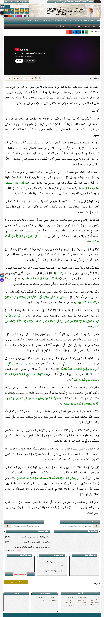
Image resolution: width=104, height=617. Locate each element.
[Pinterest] (70, 32)
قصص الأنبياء (69, 600)
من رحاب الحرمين (80, 26)
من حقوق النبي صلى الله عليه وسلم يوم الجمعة (27, 526)
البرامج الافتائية (94, 605)
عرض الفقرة (24, 78)
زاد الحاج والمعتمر (68, 602)
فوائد (36, 20)
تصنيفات (83, 605)
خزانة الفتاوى (95, 600)
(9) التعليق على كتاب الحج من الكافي (84, 536)
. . (4, 614)
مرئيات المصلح (95, 26)
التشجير (29, 20)
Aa (9, 78)
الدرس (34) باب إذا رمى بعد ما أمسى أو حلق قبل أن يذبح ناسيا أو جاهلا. (53, 571)
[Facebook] (76, 32)
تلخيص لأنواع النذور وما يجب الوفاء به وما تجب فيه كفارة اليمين (76, 527)
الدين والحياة (82, 602)
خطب (64, 20)
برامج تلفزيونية (82, 600)
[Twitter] (73, 32)
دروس (78, 20)
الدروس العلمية (69, 605)
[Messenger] (83, 32)
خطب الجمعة (95, 602)
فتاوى (58, 20)
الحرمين (88, 26)
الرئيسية (96, 597)
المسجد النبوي (69, 597)
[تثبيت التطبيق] (2, 280)
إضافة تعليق (15, 582)
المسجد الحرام (82, 597)
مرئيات (85, 20)
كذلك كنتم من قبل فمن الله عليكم (20, 558)
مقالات (43, 20)
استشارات (50, 20)
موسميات (92, 20)
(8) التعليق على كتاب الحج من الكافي (84, 541)
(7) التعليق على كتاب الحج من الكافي (84, 546)
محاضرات (70, 20)
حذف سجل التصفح (18, 574)
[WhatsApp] (86, 32)
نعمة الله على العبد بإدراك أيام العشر (84, 570)
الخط (17, 78)
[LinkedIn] (79, 32)
